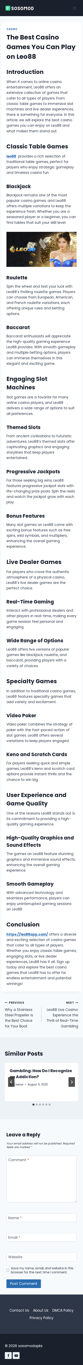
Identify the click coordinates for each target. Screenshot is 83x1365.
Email (14, 1237)
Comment (18, 1160)
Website (15, 1257)
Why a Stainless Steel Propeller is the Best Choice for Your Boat (19, 1014)
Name (15, 1218)
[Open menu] (74, 8)
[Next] (71, 1082)
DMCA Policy (63, 1310)
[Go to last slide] (11, 1082)
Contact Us (19, 1310)
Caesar (18, 1084)
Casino (12, 29)
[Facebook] (8, 1355)
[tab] (33, 1105)
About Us (40, 1310)
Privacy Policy (41, 1317)
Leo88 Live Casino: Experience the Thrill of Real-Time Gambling (62, 1014)
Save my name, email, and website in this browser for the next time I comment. (42, 1270)
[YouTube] (16, 1355)
